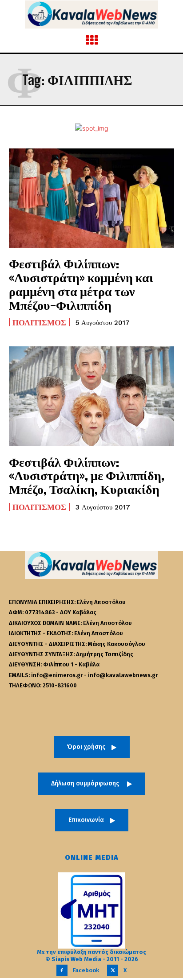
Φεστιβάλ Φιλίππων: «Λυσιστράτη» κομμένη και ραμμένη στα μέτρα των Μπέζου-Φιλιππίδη (81, 284)
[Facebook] (62, 970)
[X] (112, 970)
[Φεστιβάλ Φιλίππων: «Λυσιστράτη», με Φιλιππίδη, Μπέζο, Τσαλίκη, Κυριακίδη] (91, 396)
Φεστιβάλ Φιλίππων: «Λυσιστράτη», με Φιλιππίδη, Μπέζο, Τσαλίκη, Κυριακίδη (86, 475)
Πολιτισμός (39, 322)
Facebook (86, 970)
